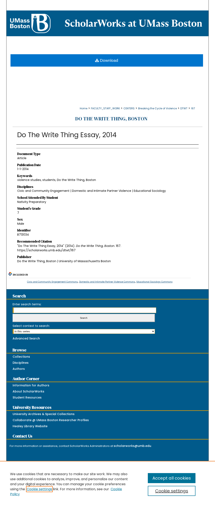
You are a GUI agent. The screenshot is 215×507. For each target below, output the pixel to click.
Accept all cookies (171, 478)
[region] (107, 484)
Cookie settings (39, 489)
